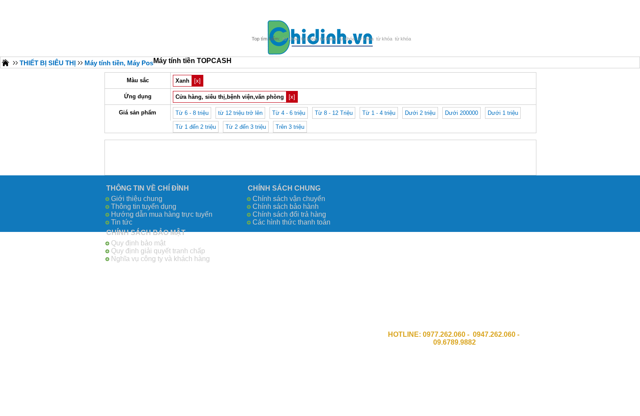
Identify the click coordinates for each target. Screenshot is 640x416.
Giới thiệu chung (136, 198)
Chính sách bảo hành (286, 206)
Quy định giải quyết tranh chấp (158, 251)
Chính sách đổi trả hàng (289, 214)
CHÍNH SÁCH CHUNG (284, 188)
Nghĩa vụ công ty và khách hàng (160, 258)
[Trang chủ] (5, 62)
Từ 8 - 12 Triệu (334, 113)
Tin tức (121, 222)
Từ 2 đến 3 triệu (246, 127)
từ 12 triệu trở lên (240, 113)
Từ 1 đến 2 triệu (195, 127)
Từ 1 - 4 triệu (378, 113)
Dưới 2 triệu (420, 113)
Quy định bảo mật (138, 243)
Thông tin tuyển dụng (143, 206)
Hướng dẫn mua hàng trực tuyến (161, 214)
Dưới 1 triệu (503, 113)
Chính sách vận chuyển (289, 198)
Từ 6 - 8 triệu (192, 113)
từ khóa (291, 38)
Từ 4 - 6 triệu (288, 113)
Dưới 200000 (461, 113)
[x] (197, 80)
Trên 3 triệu (290, 127)
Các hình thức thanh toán (291, 222)
